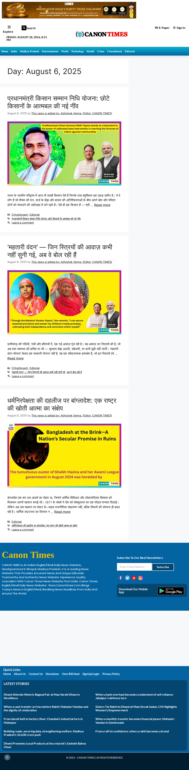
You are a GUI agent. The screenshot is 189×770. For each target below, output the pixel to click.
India (14, 51)
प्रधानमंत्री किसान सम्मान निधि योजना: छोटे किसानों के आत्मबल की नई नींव (58, 102)
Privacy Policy (111, 673)
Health (90, 51)
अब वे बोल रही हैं (74, 372)
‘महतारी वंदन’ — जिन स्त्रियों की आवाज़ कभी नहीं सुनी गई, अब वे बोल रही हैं (59, 251)
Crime (100, 51)
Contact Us (36, 673)
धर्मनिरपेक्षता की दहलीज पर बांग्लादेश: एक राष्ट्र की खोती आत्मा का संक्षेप (61, 404)
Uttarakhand (114, 51)
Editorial (130, 51)
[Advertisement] (94, 638)
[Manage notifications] (7, 757)
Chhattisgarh (20, 214)
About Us (20, 673)
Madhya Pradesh (29, 51)
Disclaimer (52, 673)
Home (4, 51)
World (64, 51)
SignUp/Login (91, 673)
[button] (24, 27)
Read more (102, 205)
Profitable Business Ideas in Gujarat (26, 601)
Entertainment (50, 51)
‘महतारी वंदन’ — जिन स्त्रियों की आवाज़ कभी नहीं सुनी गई (38, 372)
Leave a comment (23, 222)
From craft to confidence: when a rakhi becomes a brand (132, 731)
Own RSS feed (71, 673)
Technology (77, 51)
